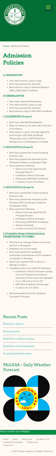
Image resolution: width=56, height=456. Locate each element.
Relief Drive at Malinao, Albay (19, 338)
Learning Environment (13, 442)
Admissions (27, 439)
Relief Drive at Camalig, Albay (19, 346)
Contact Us (8, 445)
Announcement (11, 331)
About (15, 439)
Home (6, 46)
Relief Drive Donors (13, 324)
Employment (32, 442)
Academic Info (42, 439)
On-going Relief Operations (17, 353)
